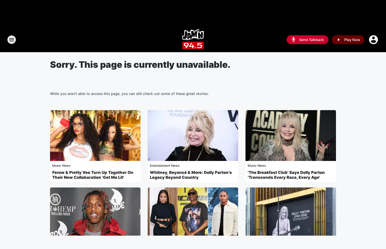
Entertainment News (165, 165)
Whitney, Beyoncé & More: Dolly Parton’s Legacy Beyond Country (191, 175)
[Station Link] (193, 39)
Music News (61, 165)
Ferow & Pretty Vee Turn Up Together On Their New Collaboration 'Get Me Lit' (92, 175)
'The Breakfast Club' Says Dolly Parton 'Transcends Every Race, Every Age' (286, 175)
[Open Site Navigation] (11, 39)
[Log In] (374, 39)
